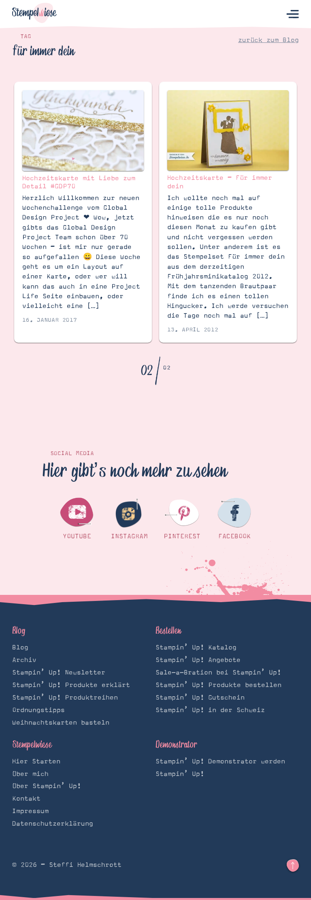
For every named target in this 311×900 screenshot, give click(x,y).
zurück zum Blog (268, 40)
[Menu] (292, 14)
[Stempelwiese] (34, 14)
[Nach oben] (293, 866)
